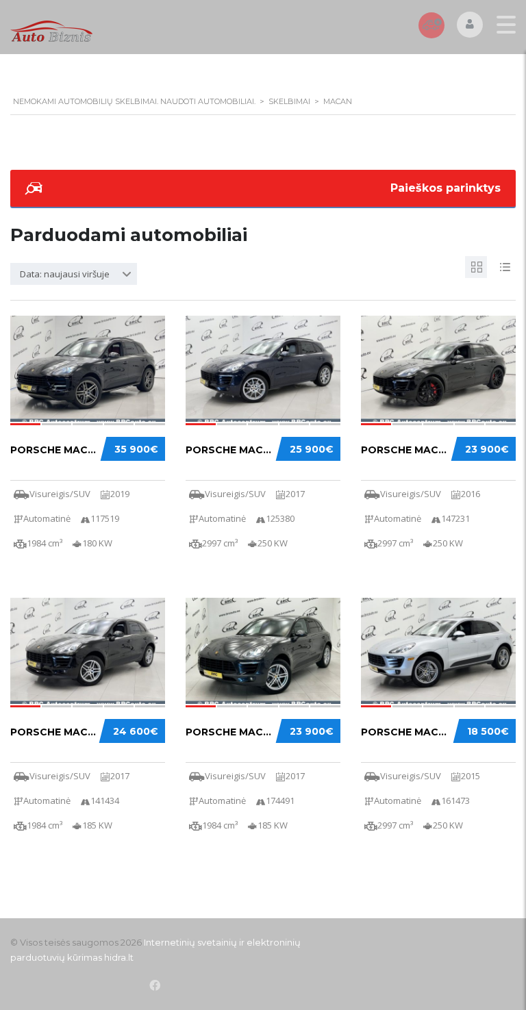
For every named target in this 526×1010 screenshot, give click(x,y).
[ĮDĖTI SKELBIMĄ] (431, 25)
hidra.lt (119, 957)
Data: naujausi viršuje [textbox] (65, 274)
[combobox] (73, 274)
